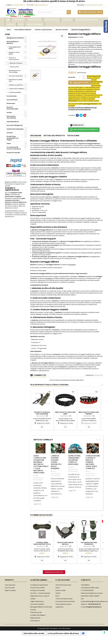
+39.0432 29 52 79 (19, 5)
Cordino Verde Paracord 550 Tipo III (42, 543)
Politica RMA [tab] (73, 135)
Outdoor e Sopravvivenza (14, 58)
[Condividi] (77, 115)
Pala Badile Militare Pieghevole (89, 543)
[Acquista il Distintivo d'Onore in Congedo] (16, 184)
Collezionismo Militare (16, 89)
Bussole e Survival (16, 63)
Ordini (58, 588)
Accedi (87, 5)
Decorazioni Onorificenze (86, 20)
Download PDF (77, 125)
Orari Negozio (35, 621)
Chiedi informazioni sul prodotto (84, 129)
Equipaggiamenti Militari (15, 48)
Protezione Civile (36, 612)
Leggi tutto (37, 504)
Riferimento (72, 37)
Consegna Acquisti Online (39, 585)
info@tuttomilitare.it (41, 5)
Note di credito (61, 590)
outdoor (91, 46)
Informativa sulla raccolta (34, 633)
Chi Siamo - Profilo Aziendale (40, 593)
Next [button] (100, 439)
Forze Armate (18, 20)
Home (7, 34)
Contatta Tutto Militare (37, 615)
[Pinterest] (84, 115)
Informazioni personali (63, 585)
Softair (9, 113)
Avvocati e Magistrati (15, 125)
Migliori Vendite (10, 590)
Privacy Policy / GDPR (37, 588)
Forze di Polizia (34, 20)
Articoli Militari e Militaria (13, 42)
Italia (9, 143)
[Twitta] (81, 115)
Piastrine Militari (52, 20)
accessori (72, 265)
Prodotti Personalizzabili (12, 108)
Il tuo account (63, 580)
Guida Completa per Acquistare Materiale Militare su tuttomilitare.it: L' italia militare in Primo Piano (40, 464)
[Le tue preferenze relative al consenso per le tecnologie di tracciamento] (104, 632)
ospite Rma (59, 607)
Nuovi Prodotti (9, 588)
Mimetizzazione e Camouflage (15, 71)
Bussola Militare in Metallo (65, 543)
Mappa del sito (35, 618)
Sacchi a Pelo (14, 67)
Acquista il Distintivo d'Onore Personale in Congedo (14, 212)
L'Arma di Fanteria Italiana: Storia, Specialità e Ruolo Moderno (56, 462)
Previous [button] (96, 439)
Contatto (85, 580)
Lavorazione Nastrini (37, 604)
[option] (40, 475)
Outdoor (10, 133)
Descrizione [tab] (35, 135)
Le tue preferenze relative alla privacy (63, 633)
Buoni (57, 596)
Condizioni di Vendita (37, 590)
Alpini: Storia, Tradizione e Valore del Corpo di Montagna (74, 460)
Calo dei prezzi (10, 585)
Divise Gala (67, 20)
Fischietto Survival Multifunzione (42, 413)
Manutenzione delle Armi (15, 80)
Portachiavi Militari (15, 92)
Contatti (11, 24)
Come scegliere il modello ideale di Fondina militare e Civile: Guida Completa (93, 462)
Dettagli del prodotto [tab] (54, 135)
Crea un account (97, 5)
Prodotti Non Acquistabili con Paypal (13, 138)
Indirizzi (58, 593)
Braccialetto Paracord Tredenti (89, 413)
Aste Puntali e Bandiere (15, 129)
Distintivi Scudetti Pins (16, 85)
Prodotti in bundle (35, 24)
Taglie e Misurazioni (37, 601)
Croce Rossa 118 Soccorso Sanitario (14, 148)
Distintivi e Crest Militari (14, 53)
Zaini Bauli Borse (13, 122)
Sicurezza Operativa (16, 76)
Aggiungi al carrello (79, 82)
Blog (21, 24)
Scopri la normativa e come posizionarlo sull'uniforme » (16, 215)
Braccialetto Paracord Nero (65, 413)
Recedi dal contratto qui (54, 572)
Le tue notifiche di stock (63, 604)
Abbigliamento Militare (15, 38)
